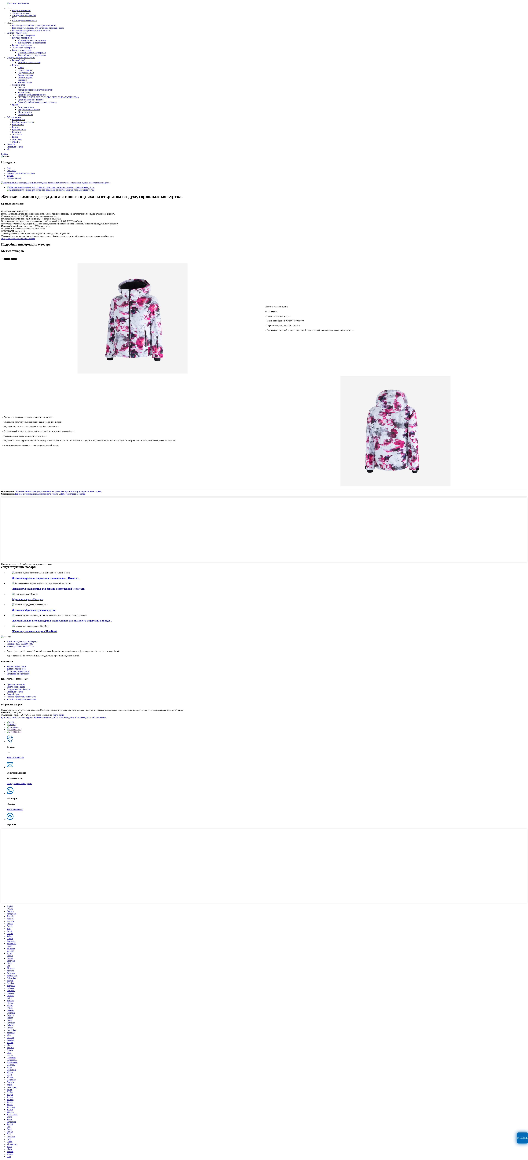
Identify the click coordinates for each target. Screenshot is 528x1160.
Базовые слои (18, 119)
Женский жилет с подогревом (32, 55)
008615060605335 (15, 809)
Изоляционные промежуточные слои (35, 90)
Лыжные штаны (25, 114)
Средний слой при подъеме (30, 100)
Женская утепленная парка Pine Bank (34, 631)
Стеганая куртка (83, 717)
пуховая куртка (25, 82)
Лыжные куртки (25, 717)
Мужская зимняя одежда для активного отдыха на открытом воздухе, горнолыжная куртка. (59, 491)
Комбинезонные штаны (23, 122)
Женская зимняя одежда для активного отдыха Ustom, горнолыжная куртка (49, 494)
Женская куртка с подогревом (32, 43)
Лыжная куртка (25, 77)
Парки (21, 67)
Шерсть (21, 87)
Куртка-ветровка (25, 75)
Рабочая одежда (14, 117)
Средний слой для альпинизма (32, 95)
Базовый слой (18, 60)
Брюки (15, 104)
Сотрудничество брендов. (24, 15)
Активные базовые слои (29, 62)
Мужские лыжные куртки (46, 717)
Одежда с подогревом (17, 33)
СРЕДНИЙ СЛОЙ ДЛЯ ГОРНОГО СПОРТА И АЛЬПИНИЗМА (48, 97)
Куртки (15, 65)
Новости (11, 144)
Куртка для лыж (8, 717)
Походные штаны (26, 107)
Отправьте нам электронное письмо (18, 238)
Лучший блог (13, 694)
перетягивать (24, 92)
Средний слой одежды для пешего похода (37, 102)
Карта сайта (58, 715)
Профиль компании (21, 10)
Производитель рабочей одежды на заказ (31, 30)
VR (13, 18)
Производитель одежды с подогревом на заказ (34, 25)
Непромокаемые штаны (29, 109)
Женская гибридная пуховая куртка (34, 610)
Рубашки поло (19, 129)
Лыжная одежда (66, 717)
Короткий (16, 132)
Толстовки (17, 134)
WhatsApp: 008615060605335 (20, 646)
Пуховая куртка (25, 70)
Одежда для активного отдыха (21, 57)
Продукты (11, 170)
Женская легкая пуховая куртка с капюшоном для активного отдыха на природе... (62, 620)
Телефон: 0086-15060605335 (20, 644)
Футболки (17, 139)
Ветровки (22, 80)
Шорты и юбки (25, 112)
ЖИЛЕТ (16, 142)
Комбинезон (18, 124)
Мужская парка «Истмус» (27, 599)
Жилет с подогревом (21, 50)
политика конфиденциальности (21, 699)
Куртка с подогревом (22, 38)
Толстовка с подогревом (23, 35)
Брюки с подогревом (22, 45)
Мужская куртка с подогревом (32, 40)
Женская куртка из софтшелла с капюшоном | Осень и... (45, 578)
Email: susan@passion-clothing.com (22, 641)
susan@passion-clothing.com (19, 783)
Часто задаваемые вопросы (24, 20)
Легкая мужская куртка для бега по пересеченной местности (48, 588)
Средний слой (18, 85)
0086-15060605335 (15, 757)
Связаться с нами (15, 147)
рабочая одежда (99, 717)
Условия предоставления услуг (21, 697)
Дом (9, 168)
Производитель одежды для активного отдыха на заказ (38, 28)
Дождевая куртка (26, 72)
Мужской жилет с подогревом (32, 52)
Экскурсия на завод (21, 13)
